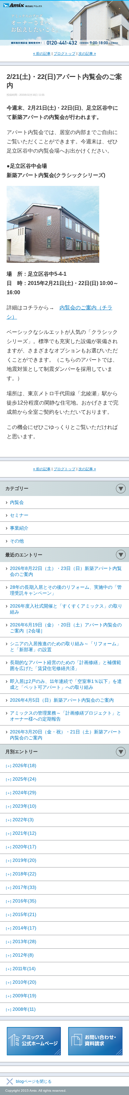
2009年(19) (21, 995)
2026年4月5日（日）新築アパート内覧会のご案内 (62, 700)
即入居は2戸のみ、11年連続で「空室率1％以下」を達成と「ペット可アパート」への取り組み (66, 684)
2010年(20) (21, 982)
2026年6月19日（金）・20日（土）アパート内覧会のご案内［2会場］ (66, 627)
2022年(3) (20, 819)
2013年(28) (21, 941)
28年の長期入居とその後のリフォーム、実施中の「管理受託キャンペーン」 (66, 590)
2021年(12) (21, 833)
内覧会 (17, 502)
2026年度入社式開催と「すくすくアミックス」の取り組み (66, 609)
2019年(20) (21, 860)
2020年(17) (21, 846)
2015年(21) (21, 914)
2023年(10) (21, 806)
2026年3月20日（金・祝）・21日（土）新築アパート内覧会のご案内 (66, 734)
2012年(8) (20, 955)
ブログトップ (64, 53)
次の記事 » (87, 53)
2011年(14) (21, 968)
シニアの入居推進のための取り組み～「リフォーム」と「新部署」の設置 (65, 646)
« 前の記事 (42, 53)
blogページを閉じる (34, 1081)
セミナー (19, 515)
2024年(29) (21, 792)
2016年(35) (21, 900)
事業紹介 (19, 528)
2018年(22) (21, 873)
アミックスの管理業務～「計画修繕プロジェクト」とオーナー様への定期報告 (65, 716)
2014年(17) (21, 928)
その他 (17, 541)
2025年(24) (21, 779)
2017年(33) (21, 887)
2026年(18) (21, 765)
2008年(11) (21, 1009)
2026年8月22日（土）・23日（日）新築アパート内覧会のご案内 (66, 571)
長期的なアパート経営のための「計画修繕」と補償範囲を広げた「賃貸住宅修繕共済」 (65, 665)
